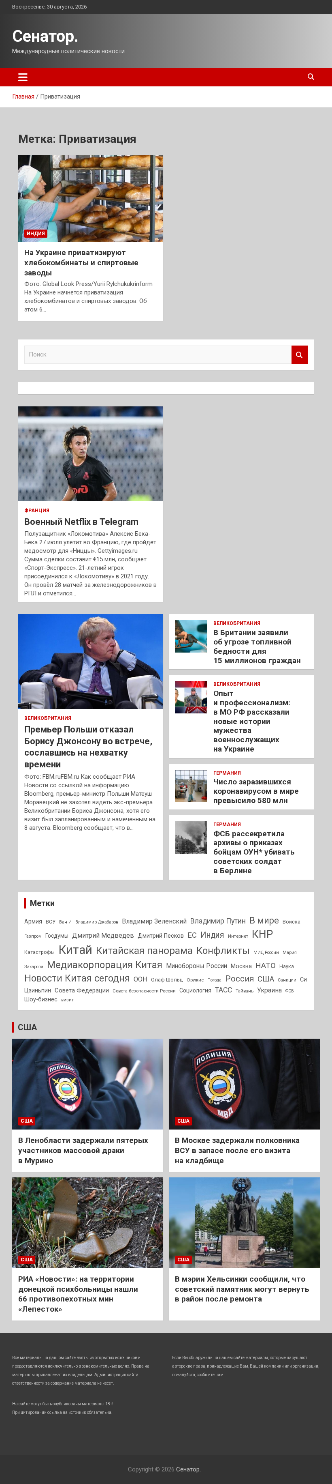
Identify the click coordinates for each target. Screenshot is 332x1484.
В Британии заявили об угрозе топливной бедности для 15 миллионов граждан (257, 646)
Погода (214, 980)
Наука (286, 966)
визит (67, 1000)
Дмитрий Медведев (103, 935)
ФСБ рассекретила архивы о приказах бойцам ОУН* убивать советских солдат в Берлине (254, 852)
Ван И (65, 922)
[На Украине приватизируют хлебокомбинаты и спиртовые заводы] (91, 198)
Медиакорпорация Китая (104, 965)
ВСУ (50, 922)
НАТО (265, 965)
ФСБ (289, 991)
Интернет (238, 936)
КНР (262, 934)
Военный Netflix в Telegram (81, 522)
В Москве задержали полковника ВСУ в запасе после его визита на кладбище (237, 1150)
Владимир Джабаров (96, 922)
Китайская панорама (144, 950)
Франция (36, 510)
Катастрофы (39, 952)
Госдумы (56, 935)
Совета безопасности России (144, 991)
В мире (264, 920)
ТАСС (223, 990)
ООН (140, 979)
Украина (269, 990)
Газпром (33, 936)
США (266, 979)
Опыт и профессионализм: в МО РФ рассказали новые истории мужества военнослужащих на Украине (251, 721)
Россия (239, 979)
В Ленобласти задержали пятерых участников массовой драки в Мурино (83, 1150)
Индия (36, 233)
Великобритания (47, 718)
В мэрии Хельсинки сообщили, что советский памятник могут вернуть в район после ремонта (242, 1289)
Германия (227, 773)
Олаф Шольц (167, 980)
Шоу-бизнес (40, 999)
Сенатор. (45, 36)
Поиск (300, 355)
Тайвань (244, 991)
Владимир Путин (218, 921)
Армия (33, 921)
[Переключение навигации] (23, 77)
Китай (75, 950)
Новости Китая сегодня (77, 978)
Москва (241, 966)
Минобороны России (196, 966)
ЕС (192, 935)
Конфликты (223, 950)
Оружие (195, 980)
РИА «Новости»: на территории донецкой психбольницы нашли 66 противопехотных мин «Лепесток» (78, 1294)
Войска (291, 922)
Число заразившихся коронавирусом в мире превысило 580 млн (256, 791)
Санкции (287, 980)
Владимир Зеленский (154, 921)
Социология (195, 990)
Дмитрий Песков (161, 935)
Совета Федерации (82, 990)
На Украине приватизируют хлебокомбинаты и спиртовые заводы (81, 262)
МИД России (266, 952)
